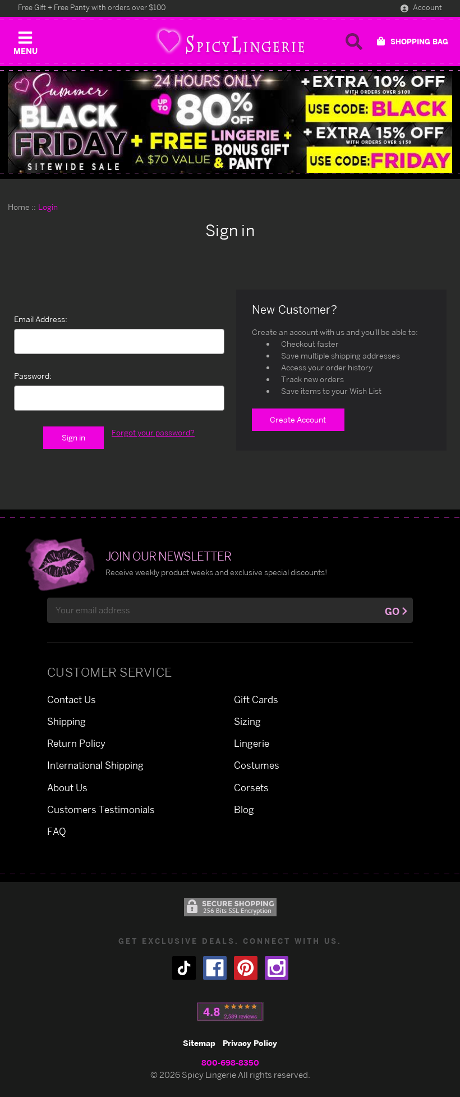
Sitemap (199, 1043)
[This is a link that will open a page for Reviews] (230, 1011)
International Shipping (95, 765)
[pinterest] (245, 968)
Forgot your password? (153, 432)
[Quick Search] (354, 42)
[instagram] (276, 968)
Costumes (256, 765)
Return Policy (76, 743)
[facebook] (215, 968)
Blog (244, 809)
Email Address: (40, 319)
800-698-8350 (230, 1062)
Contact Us (71, 699)
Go (392, 611)
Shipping (66, 721)
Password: (33, 375)
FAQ (56, 831)
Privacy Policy (250, 1043)
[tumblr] (184, 968)
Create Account (298, 419)
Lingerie (251, 743)
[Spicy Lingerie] (230, 41)
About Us (67, 787)
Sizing (247, 721)
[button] (25, 40)
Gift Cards (256, 699)
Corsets (251, 787)
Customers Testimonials (101, 809)
